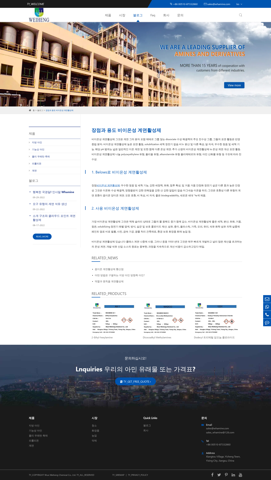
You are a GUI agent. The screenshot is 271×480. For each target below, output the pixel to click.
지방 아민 (37, 142)
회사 (166, 15)
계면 (34, 170)
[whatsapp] (267, 307)
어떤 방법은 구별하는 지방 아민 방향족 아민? (120, 275)
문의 (180, 15)
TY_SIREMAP (118, 474)
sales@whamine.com (217, 4)
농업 (94, 435)
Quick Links (150, 418)
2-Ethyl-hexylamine (102, 337)
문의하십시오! (135, 358)
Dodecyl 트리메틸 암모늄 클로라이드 (214, 337)
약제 (94, 440)
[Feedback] (267, 322)
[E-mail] (267, 299)
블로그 (138, 15)
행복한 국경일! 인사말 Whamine (53, 192)
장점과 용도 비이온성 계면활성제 (59, 110)
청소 (94, 425)
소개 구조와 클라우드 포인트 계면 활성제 (54, 218)
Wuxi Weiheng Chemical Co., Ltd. (60, 474)
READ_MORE (42, 236)
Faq (152, 15)
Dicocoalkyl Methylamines (157, 337)
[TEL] (267, 314)
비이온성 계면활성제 (108, 185)
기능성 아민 (38, 149)
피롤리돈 (36, 163)
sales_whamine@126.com (220, 432)
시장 (122, 15)
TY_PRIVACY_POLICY (138, 474)
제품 (108, 15)
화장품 (95, 430)
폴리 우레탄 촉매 (41, 156)
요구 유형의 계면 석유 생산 (50, 204)
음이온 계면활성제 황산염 (109, 269)
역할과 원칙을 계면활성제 (109, 281)
